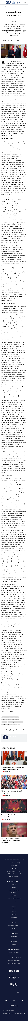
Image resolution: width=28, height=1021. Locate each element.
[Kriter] (14, 971)
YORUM (11, 19)
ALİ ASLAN (16, 19)
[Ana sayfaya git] (13, 2)
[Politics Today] (14, 985)
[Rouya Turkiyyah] (14, 992)
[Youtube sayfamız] (22, 1000)
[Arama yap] (25, 2)
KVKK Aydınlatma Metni (8, 1010)
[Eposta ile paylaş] (18, 40)
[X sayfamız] (10, 1000)
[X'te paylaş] (8, 40)
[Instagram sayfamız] (14, 1000)
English (15, 1005)
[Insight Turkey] (14, 978)
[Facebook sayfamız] (18, 1000)
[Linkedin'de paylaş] (14, 40)
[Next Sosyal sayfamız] (6, 1000)
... (18, 724)
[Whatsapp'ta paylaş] (11, 40)
